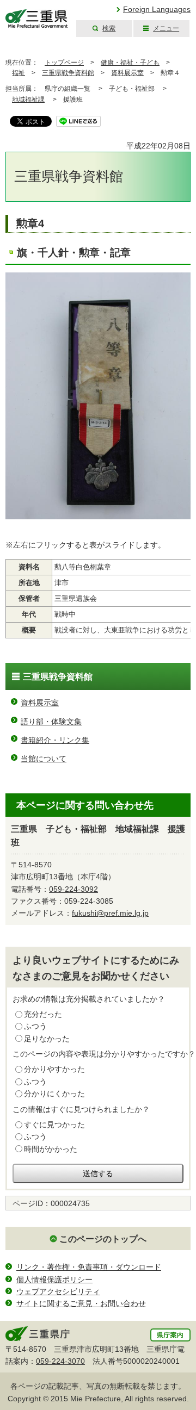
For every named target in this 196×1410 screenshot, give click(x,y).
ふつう (35, 1026)
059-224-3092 (73, 889)
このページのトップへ (102, 1239)
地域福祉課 (28, 99)
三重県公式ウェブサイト (36, 18)
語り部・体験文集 (51, 721)
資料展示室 (127, 73)
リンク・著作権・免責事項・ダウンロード (88, 1267)
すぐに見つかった (54, 1124)
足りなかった (47, 1038)
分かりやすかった (54, 1069)
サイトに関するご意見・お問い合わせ (81, 1303)
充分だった (43, 1014)
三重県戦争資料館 (68, 73)
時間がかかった (50, 1149)
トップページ (64, 62)
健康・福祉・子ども (130, 62)
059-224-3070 (60, 1361)
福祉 (18, 73)
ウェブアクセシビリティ (58, 1291)
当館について (43, 758)
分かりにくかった (54, 1093)
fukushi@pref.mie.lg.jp (110, 913)
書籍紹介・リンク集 (55, 740)
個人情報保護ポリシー (54, 1279)
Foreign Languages (157, 9)
